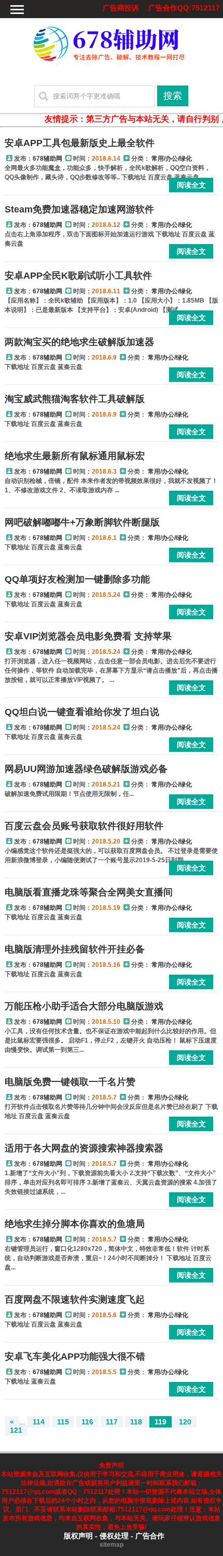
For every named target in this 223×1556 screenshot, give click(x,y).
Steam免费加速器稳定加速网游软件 (79, 209)
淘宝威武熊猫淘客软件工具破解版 (75, 399)
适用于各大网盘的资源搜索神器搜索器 (84, 1148)
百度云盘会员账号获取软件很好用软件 (84, 826)
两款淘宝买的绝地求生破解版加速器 (79, 342)
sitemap (111, 1544)
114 (39, 1422)
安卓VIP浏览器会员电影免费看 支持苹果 (88, 636)
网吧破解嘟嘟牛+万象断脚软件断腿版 (82, 522)
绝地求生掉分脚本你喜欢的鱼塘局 (75, 1224)
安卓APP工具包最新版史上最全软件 (80, 143)
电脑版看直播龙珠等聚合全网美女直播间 (89, 892)
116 (87, 1422)
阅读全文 (191, 185)
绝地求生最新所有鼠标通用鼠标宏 (75, 456)
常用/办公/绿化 (171, 158)
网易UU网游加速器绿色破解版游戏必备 (86, 769)
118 (136, 1422)
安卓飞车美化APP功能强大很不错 (75, 1356)
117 (112, 1422)
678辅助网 (47, 158)
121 (16, 1430)
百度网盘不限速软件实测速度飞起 (75, 1299)
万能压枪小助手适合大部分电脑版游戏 (84, 1006)
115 (63, 1422)
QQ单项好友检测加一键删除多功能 (77, 579)
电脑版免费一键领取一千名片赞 (70, 1082)
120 (185, 1422)
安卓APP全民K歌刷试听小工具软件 (78, 275)
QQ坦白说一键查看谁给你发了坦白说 (82, 712)
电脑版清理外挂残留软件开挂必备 (75, 949)
